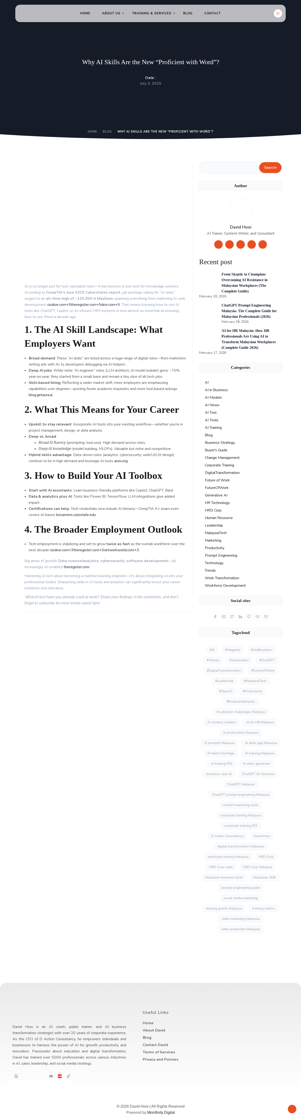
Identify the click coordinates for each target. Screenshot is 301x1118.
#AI (212, 650)
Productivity (214, 548)
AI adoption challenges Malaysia (240, 712)
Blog (188, 13)
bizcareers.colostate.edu (75, 514)
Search (270, 167)
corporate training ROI (240, 825)
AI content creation (221, 722)
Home (85, 13)
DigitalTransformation (222, 472)
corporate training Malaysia (240, 815)
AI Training (213, 427)
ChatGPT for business (258, 774)
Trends (210, 570)
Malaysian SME (264, 877)
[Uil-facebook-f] (33, 1076)
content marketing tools (240, 805)
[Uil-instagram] (42, 1076)
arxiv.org (120, 461)
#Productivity (252, 691)
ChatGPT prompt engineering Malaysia (240, 794)
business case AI (219, 774)
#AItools (213, 660)
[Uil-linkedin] (25, 1076)
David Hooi (240, 227)
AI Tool (211, 412)
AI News (212, 405)
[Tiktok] (68, 1076)
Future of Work (217, 480)
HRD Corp (213, 510)
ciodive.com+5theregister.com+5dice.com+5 (83, 304)
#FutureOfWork (263, 670)
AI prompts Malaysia (219, 743)
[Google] (16, 1076)
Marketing (213, 540)
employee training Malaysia (228, 856)
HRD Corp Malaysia (257, 867)
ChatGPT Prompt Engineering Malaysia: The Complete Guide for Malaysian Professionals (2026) (249, 311)
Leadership (214, 525)
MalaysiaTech (216, 532)
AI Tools (211, 420)
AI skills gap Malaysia (261, 743)
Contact (212, 13)
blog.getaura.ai (40, 395)
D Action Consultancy (227, 836)
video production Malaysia (240, 929)
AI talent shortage (220, 753)
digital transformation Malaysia (241, 846)
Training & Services (151, 13)
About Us (111, 13)
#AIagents (232, 650)
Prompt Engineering (221, 555)
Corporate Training (219, 465)
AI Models (213, 397)
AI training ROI (221, 763)
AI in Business (216, 390)
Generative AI (216, 495)
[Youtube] (51, 1076)
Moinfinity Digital (161, 1112)
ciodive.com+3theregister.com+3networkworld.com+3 (94, 550)
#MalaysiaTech (255, 681)
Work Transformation (222, 578)
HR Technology (217, 502)
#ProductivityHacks (240, 701)
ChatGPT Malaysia (240, 784)
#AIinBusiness (261, 650)
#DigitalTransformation (224, 670)
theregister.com (76, 567)
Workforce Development (225, 585)
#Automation (239, 660)
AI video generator (256, 763)
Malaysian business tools (224, 877)
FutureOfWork (217, 487)
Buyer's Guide (216, 450)
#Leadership (224, 681)
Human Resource (219, 517)
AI (207, 382)
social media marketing (240, 898)
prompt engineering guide (241, 888)
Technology (214, 563)
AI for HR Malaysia (260, 722)
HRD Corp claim (221, 867)
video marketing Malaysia (241, 919)
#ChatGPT (266, 660)
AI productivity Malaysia (240, 732)
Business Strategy (220, 442)
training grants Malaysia (224, 908)
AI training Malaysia (259, 753)
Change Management (222, 457)
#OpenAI (225, 691)
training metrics (263, 908)
